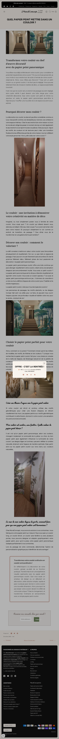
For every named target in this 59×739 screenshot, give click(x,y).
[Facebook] (23, 374)
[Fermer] (44, 363)
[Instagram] (31, 374)
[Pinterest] (34, 374)
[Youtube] (27, 374)
